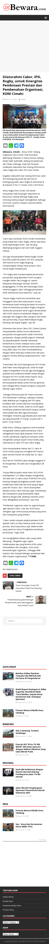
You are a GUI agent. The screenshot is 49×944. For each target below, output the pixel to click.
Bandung (8, 724)
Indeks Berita (8, 897)
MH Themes (40, 941)
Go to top (42, 840)
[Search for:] (24, 621)
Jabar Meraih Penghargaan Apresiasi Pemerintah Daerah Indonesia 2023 (30, 790)
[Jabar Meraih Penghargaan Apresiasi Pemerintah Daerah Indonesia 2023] (8, 793)
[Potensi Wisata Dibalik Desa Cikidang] (8, 715)
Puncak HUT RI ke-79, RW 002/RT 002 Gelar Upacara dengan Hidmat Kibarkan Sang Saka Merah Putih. (31, 748)
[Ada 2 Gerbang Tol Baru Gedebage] (8, 736)
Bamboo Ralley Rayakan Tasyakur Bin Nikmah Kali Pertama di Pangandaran (28, 675)
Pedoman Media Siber (12, 905)
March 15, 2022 (11, 99)
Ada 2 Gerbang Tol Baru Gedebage (27, 731)
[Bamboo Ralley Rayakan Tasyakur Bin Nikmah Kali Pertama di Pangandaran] (8, 678)
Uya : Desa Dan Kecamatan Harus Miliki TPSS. (29, 825)
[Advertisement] (24, 46)
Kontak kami (8, 901)
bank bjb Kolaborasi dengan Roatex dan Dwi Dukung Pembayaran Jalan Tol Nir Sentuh (29, 773)
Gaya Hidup (9, 666)
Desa (5, 804)
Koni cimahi (15, 575)
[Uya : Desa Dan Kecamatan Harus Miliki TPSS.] (8, 829)
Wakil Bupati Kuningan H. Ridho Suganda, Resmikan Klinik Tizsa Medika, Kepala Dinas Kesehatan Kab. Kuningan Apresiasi (31, 694)
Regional (8, 762)
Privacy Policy (8, 909)
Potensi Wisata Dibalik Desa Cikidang (29, 711)
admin (23, 99)
